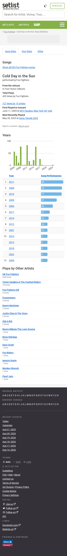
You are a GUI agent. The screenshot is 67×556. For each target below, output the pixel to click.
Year (11, 175)
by (13, 103)
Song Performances (51, 175)
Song (10, 51)
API (4, 516)
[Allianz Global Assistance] (7, 542)
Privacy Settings (10, 495)
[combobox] (33, 14)
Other (40, 51)
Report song (24, 126)
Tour (27, 51)
